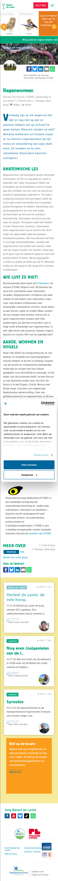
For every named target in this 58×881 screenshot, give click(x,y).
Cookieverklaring (32, 848)
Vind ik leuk (24, 100)
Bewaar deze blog (44, 549)
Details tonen (41, 455)
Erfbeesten (42, 283)
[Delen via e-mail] (46, 69)
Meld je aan (15, 772)
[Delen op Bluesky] (35, 69)
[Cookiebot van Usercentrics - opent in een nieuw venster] (41, 404)
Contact (28, 851)
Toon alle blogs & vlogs (18, 47)
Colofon (37, 851)
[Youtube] (13, 815)
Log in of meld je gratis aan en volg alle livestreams (48, 20)
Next (54, 27)
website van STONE (40, 533)
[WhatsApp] (33, 815)
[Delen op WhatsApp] (52, 69)
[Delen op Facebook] (29, 69)
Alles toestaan (29, 464)
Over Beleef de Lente (12, 849)
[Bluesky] (20, 815)
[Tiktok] (26, 815)
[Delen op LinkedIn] (40, 69)
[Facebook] (7, 815)
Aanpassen (27, 475)
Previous (4, 27)
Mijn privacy (11, 854)
